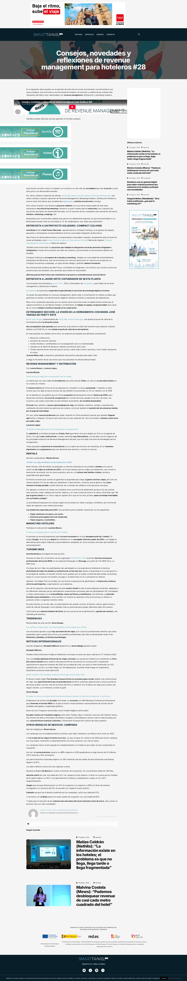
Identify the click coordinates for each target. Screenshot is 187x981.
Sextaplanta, (88, 283)
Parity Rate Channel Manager (70, 319)
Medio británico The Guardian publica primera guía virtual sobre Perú (55, 675)
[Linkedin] (96, 970)
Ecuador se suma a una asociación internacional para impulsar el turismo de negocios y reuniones (68, 696)
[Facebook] (84, 970)
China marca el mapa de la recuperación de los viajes (48, 376)
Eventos (100, 34)
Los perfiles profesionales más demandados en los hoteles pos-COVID (56, 627)
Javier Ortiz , (58, 283)
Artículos (89, 34)
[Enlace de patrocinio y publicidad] (78, 14)
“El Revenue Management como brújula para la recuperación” (52, 429)
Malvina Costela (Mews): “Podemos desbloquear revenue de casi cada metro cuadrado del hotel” (95, 896)
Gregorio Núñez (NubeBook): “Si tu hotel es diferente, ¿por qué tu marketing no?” (143, 201)
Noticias (78, 34)
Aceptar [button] (164, 978)
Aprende (98, 837)
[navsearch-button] (139, 35)
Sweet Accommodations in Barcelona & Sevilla (67, 240)
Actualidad (146, 178)
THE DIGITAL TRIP (78, 558)
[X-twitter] (90, 970)
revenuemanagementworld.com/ (105, 816)
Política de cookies (174, 978)
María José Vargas (34, 319)
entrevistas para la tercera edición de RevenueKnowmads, (86, 196)
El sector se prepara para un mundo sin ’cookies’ (47, 532)
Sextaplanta (31, 291)
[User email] (28, 824)
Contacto (110, 34)
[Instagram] (103, 970)
